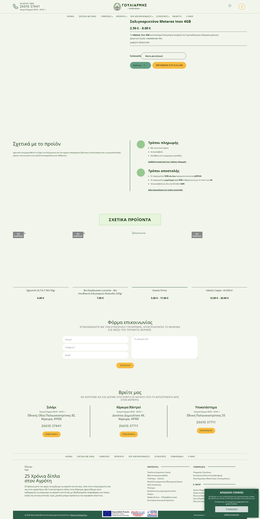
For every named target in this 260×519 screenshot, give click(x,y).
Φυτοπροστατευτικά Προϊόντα (160, 500)
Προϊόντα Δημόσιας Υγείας (159, 472)
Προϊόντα (121, 16)
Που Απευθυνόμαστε (141, 16)
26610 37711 (128, 425)
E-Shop (189, 16)
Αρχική (70, 16)
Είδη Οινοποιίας (154, 484)
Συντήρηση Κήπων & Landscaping (207, 475)
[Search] (224, 6)
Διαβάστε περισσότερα (140, 42)
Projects (177, 16)
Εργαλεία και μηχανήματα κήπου (161, 491)
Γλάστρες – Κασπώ (155, 478)
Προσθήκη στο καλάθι (169, 65)
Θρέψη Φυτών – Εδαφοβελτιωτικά (162, 497)
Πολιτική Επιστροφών (202, 495)
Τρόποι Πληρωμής (200, 490)
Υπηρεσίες (106, 16)
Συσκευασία (135, 55)
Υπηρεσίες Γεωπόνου (202, 472)
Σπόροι (150, 494)
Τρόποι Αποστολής (200, 493)
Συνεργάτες (162, 16)
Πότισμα (151, 487)
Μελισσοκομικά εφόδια (157, 475)
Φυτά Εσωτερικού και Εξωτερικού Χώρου (164, 481)
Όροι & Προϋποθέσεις (201, 498)
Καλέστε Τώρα (27, 4)
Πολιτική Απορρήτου (201, 501)
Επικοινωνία (51, 434)
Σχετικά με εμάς (87, 16)
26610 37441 (30, 6)
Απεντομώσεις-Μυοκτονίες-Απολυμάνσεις (211, 478)
